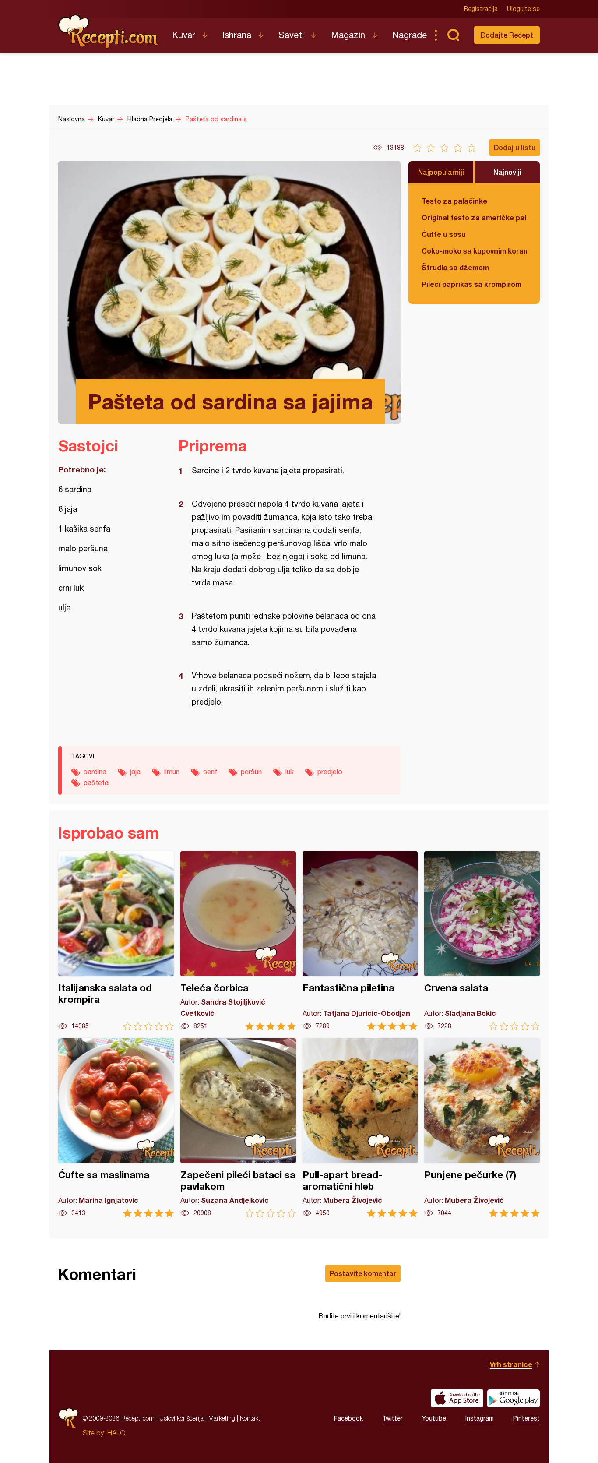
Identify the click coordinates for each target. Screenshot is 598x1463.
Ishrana (236, 35)
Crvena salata (482, 940)
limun (171, 772)
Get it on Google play (513, 1398)
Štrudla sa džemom (455, 267)
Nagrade (409, 35)
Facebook (348, 1418)
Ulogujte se (523, 8)
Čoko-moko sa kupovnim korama (474, 251)
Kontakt (250, 1418)
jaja (135, 772)
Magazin (348, 35)
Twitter (392, 1418)
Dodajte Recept (507, 35)
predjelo (329, 772)
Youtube (434, 1418)
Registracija (481, 8)
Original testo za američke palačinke (474, 217)
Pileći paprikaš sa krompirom (471, 284)
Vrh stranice (511, 1364)
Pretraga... (453, 35)
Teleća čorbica (238, 940)
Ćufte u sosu (444, 234)
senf (210, 772)
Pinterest (526, 1418)
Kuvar (183, 35)
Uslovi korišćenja (181, 1418)
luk (289, 772)
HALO (116, 1433)
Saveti (291, 35)
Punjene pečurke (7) (482, 1127)
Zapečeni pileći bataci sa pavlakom (238, 1127)
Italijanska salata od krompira (116, 940)
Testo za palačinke (454, 201)
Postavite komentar (363, 1273)
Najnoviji (507, 172)
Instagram (479, 1418)
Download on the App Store (457, 1398)
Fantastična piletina (360, 940)
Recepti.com (108, 31)
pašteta (96, 782)
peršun (251, 772)
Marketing (221, 1418)
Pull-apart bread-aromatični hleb (360, 1127)
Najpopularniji (441, 172)
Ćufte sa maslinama (116, 1127)
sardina (95, 772)
